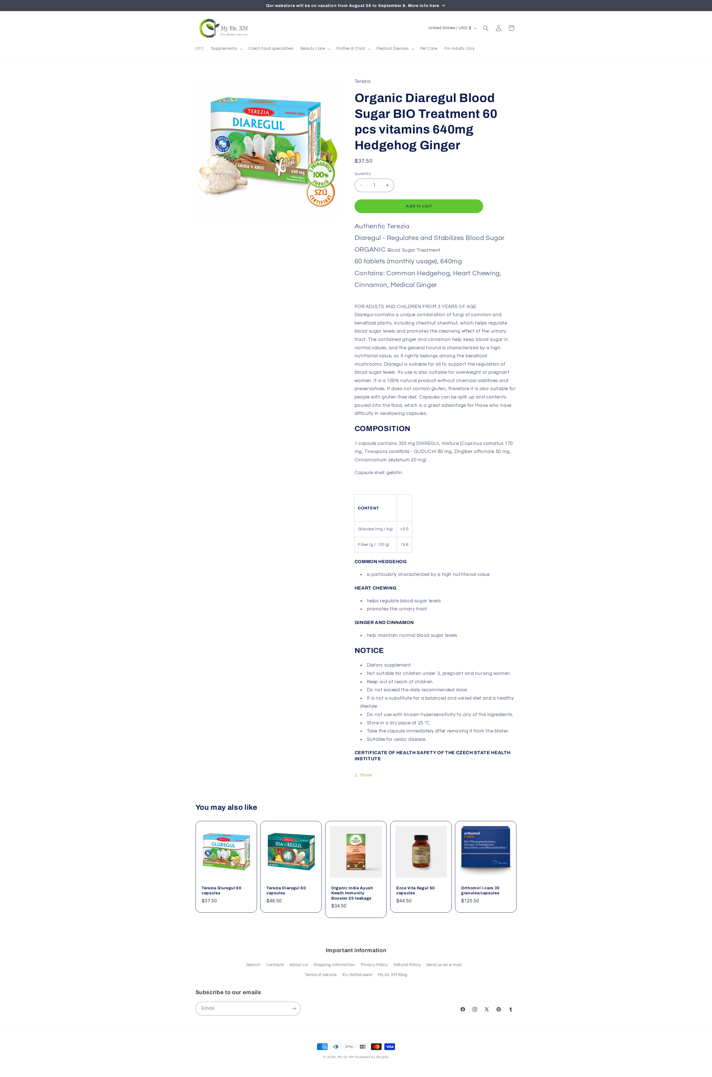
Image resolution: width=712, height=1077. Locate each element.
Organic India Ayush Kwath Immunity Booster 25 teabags (352, 893)
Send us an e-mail (444, 965)
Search (253, 965)
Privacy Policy (374, 965)
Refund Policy (407, 965)
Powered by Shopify (372, 1057)
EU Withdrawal (357, 975)
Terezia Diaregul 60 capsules (286, 890)
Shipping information (334, 965)
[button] (226, 49)
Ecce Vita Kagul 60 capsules (415, 890)
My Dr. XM (346, 1057)
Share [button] (366, 775)
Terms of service (321, 975)
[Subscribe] (293, 1008)
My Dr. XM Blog (392, 975)
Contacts (275, 965)
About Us (299, 965)
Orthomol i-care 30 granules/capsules (480, 890)
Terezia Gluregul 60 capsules (222, 890)
